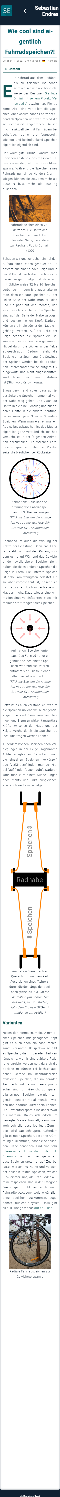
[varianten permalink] (24, 1023)
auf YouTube (43, 1208)
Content (14, 69)
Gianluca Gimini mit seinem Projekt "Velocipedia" (35, 98)
